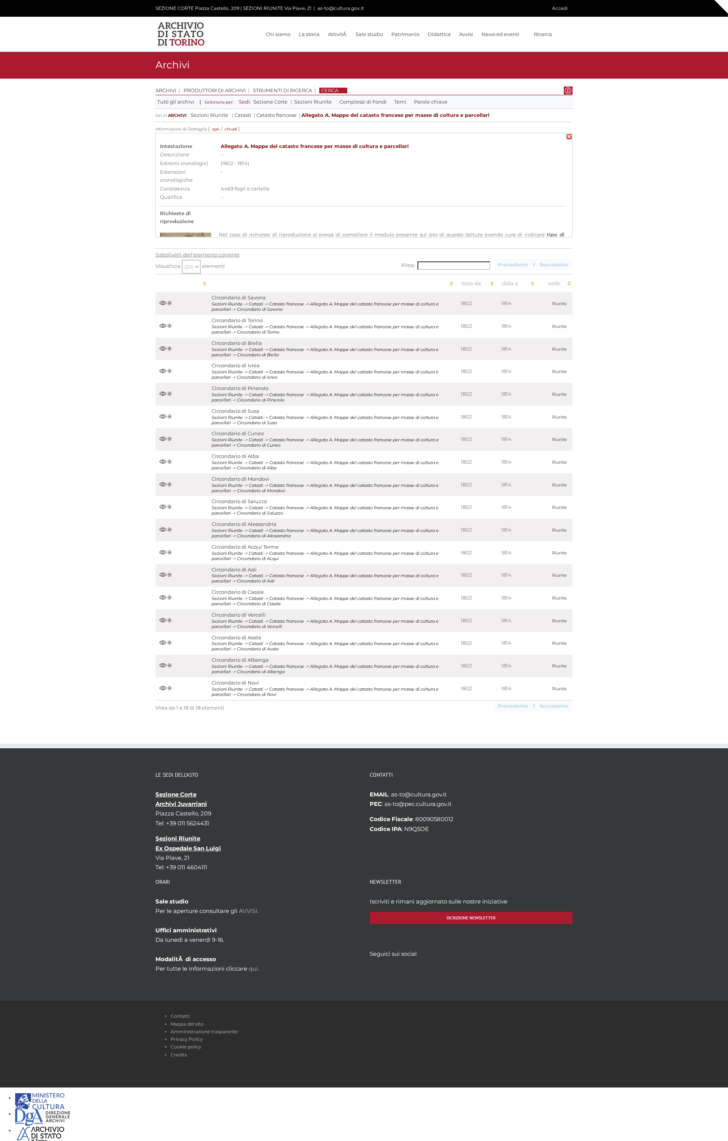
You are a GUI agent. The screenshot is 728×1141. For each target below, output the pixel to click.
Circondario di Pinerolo (240, 388)
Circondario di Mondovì (240, 479)
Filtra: (408, 265)
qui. (254, 968)
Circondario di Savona (239, 298)
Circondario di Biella (237, 343)
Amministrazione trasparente (204, 1031)
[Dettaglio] (169, 303)
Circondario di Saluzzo (239, 501)
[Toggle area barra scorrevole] (721, 7)
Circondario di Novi (235, 683)
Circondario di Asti (234, 570)
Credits (179, 1055)
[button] (562, 34)
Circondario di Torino (237, 320)
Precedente (513, 265)
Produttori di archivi (215, 90)
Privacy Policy (187, 1039)
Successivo (554, 265)
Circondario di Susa (235, 411)
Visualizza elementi (190, 266)
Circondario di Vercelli (239, 615)
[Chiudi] (569, 138)
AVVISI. (249, 910)
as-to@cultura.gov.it (340, 8)
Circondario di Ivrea (236, 365)
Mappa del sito (187, 1024)
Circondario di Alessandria (244, 524)
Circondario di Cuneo (238, 433)
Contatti (180, 1016)
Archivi (165, 90)
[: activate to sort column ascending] (181, 283)
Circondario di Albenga (240, 660)
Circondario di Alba (235, 456)
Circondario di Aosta (236, 638)
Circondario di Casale (238, 592)
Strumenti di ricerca (282, 90)
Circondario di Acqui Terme (245, 547)
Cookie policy (186, 1047)
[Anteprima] (162, 303)
